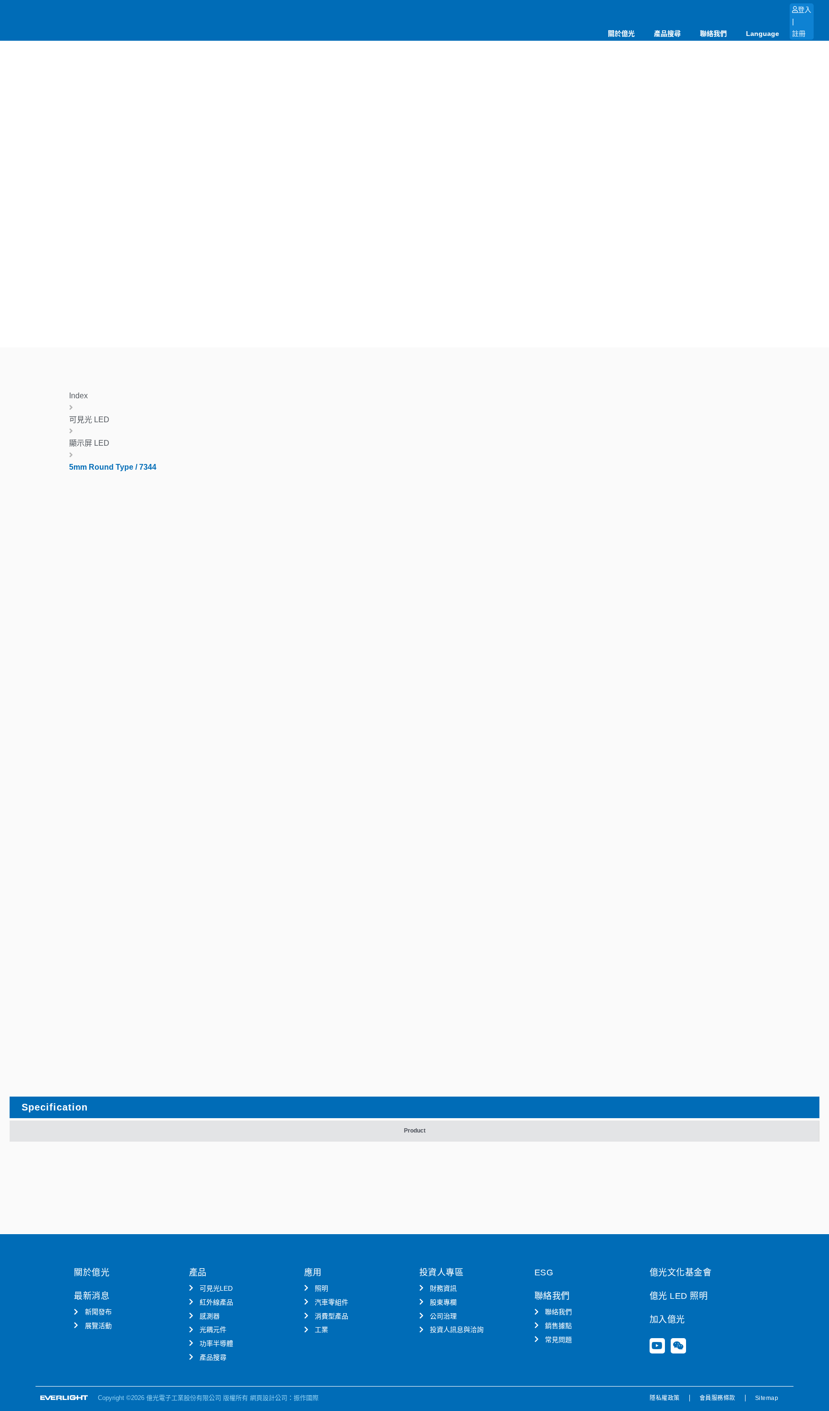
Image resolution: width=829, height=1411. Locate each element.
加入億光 (667, 1319)
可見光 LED (89, 420)
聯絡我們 (713, 33)
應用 (313, 1272)
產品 (198, 1272)
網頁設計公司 (268, 1397)
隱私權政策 (665, 1398)
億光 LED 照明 (679, 1296)
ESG (544, 1272)
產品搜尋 (667, 33)
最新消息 (91, 1296)
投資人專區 (441, 1272)
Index (78, 396)
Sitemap (767, 1398)
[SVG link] (64, 1397)
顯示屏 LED (89, 443)
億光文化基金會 (681, 1272)
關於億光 (621, 33)
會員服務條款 (717, 1398)
